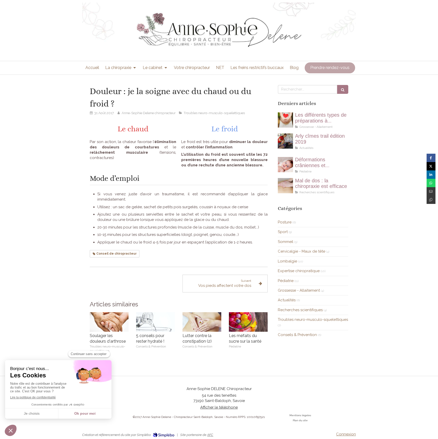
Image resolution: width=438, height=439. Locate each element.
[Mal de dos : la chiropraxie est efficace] (285, 185)
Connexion (346, 434)
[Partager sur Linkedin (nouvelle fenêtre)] (431, 174)
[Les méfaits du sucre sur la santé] (248, 322)
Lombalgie (287, 261)
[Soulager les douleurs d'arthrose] (109, 322)
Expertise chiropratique (299, 271)
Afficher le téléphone (219, 407)
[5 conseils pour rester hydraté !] (155, 322)
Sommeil (285, 241)
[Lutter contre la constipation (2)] (201, 322)
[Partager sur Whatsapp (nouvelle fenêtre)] (431, 183)
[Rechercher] (342, 89)
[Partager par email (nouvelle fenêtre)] (431, 191)
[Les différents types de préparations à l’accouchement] (285, 120)
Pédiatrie (286, 280)
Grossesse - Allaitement (299, 290)
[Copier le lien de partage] (431, 200)
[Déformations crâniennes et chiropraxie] (285, 164)
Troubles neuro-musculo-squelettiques (313, 319)
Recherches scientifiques (300, 310)
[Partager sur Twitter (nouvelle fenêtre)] (431, 166)
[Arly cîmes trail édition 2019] (285, 141)
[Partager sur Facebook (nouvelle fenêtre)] (431, 158)
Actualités (287, 300)
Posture (284, 222)
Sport (283, 232)
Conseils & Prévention (297, 334)
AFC (210, 435)
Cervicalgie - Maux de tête (301, 251)
